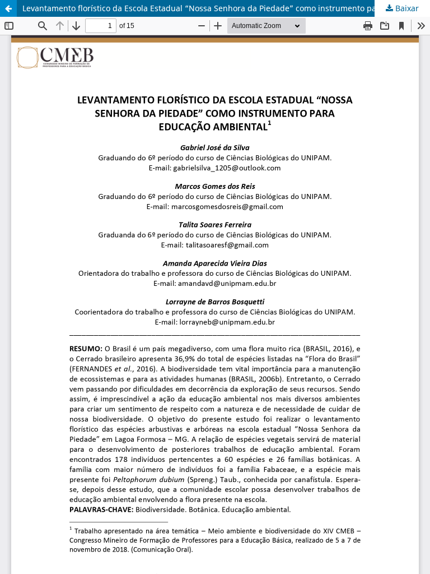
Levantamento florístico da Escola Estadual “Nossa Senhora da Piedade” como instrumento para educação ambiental (226, 8)
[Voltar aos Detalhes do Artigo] (8, 8)
